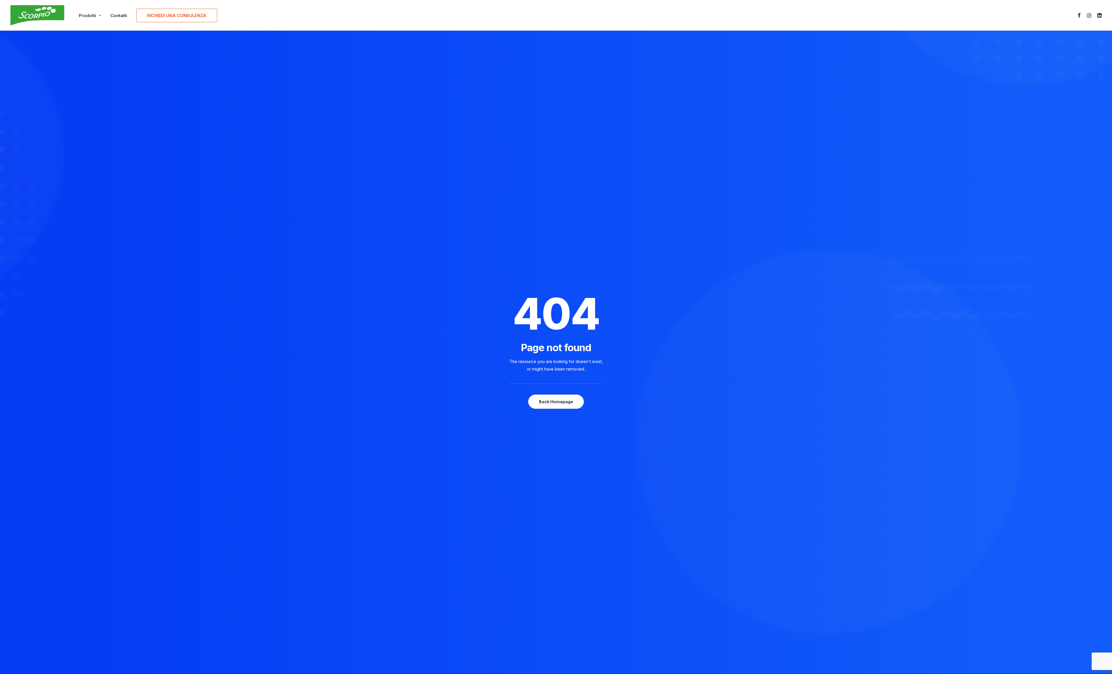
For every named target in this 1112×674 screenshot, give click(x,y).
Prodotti (87, 15)
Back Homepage (556, 401)
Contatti (118, 15)
